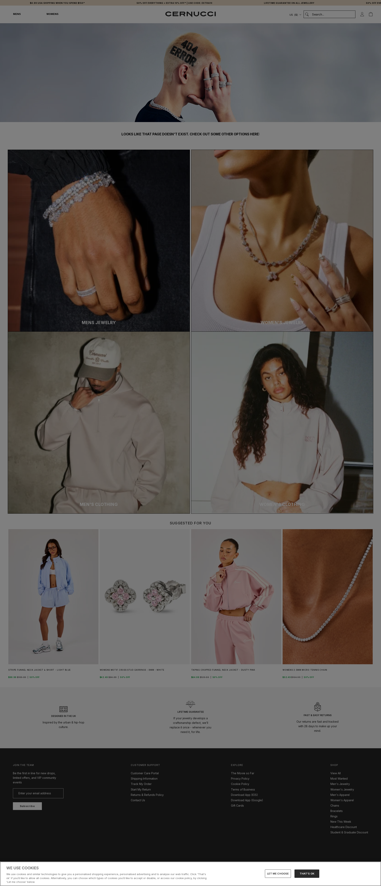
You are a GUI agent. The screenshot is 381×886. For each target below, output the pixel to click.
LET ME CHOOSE (278, 873)
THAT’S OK (307, 873)
